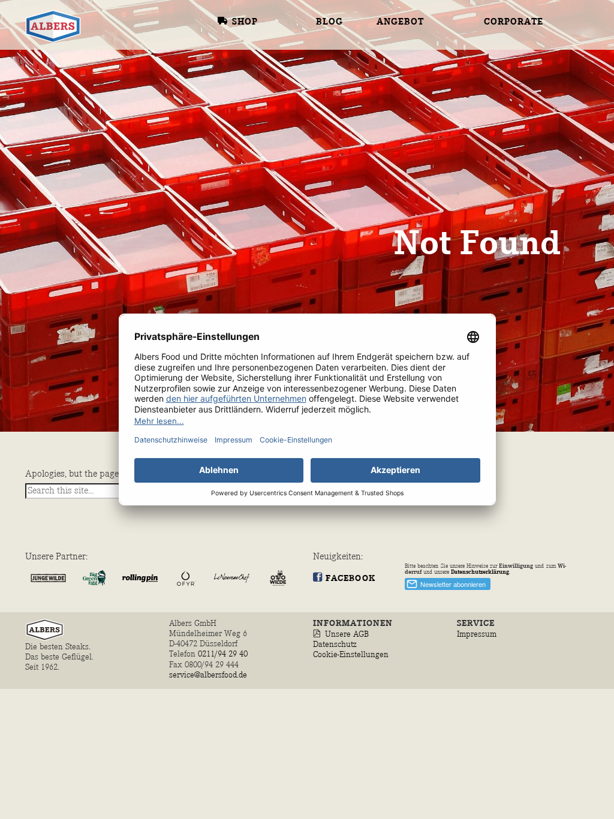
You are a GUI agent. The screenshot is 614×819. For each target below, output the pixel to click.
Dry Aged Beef (415, 11)
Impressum (476, 634)
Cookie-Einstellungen (351, 654)
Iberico (397, 138)
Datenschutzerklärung (480, 572)
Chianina (402, 42)
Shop (245, 22)
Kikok (393, 105)
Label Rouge (411, 90)
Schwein (414, 122)
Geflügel (416, 74)
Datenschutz (335, 644)
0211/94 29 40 (224, 653)
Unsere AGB (347, 634)
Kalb (390, 57)
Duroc (394, 153)
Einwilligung (516, 566)
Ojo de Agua (410, 26)
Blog (329, 22)
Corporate (513, 22)
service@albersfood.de (208, 674)
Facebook (350, 578)
